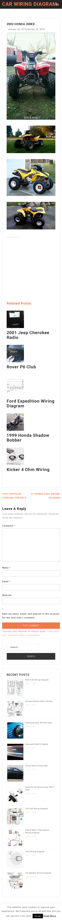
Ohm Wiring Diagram (35, 852)
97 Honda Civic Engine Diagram (45, 496)
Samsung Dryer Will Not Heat (38, 723)
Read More (50, 916)
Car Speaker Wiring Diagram (38, 873)
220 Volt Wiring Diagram (36, 809)
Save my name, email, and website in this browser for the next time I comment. (31, 616)
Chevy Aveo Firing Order (36, 766)
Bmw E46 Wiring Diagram (37, 680)
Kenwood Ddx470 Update (36, 744)
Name (6, 567)
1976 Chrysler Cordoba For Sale (14, 496)
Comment (8, 526)
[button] (56, 4)
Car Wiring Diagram (29, 4)
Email (6, 581)
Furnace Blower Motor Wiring (38, 701)
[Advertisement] (31, 270)
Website (7, 595)
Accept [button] (37, 916)
